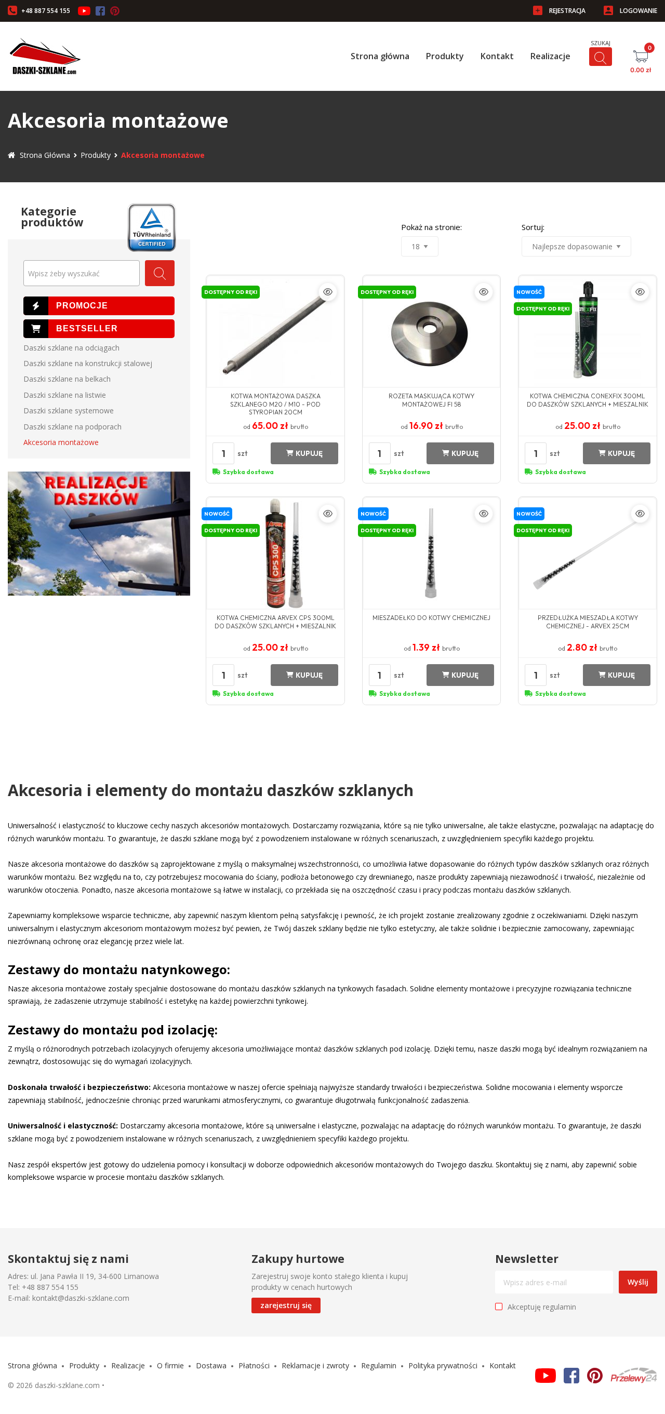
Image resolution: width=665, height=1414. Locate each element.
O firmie (170, 1365)
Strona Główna (45, 155)
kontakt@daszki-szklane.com (80, 1298)
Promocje (99, 306)
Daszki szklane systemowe (68, 410)
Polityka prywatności (442, 1365)
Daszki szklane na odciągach (71, 348)
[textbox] (81, 274)
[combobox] (81, 273)
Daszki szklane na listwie (64, 395)
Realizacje (550, 56)
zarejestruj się (286, 1305)
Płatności (254, 1365)
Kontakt (497, 56)
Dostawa (211, 1365)
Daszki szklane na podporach (72, 427)
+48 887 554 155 (45, 10)
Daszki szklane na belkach (67, 379)
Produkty (445, 56)
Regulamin (378, 1365)
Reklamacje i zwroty (315, 1365)
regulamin (559, 1307)
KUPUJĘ (309, 453)
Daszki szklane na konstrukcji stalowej (87, 363)
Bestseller (99, 328)
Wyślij (638, 1282)
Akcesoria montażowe (61, 442)
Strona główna (380, 56)
